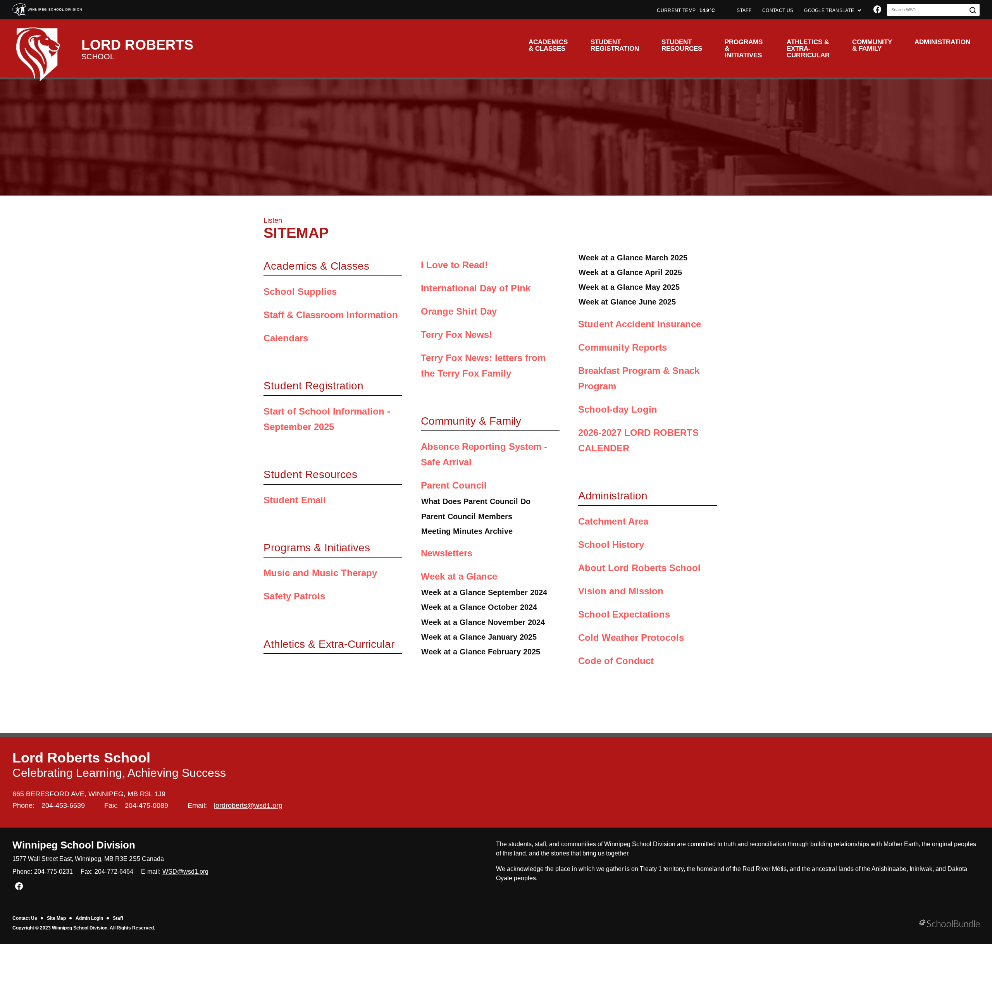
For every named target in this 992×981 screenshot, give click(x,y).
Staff (118, 918)
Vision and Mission (620, 591)
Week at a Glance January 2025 (479, 637)
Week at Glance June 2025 (627, 302)
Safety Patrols (294, 596)
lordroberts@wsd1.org (248, 805)
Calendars (286, 338)
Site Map (56, 918)
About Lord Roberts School (639, 568)
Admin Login (89, 918)
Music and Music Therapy (320, 573)
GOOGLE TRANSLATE (829, 10)
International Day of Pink (475, 288)
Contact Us (24, 918)
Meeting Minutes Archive (467, 531)
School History (611, 544)
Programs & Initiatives (744, 48)
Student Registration (615, 45)
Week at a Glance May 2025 (629, 287)
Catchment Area (613, 521)
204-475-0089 (146, 805)
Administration (942, 42)
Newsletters (446, 553)
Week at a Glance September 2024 (484, 592)
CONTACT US (777, 10)
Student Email (295, 500)
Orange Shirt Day (459, 311)
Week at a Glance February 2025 (480, 651)
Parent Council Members (466, 516)
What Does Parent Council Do (475, 501)
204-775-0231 (53, 871)
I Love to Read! (454, 265)
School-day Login (617, 409)
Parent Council (454, 485)
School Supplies (300, 291)
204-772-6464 (114, 871)
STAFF (744, 10)
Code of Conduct (616, 661)
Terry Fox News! (456, 334)
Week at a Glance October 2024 (479, 607)
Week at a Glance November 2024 (483, 622)
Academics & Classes (548, 45)
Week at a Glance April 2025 (630, 272)
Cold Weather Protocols (631, 637)
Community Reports (622, 347)
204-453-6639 (63, 805)
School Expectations (624, 614)
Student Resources (681, 45)
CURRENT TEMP (686, 10)
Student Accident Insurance (639, 324)
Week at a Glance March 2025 (633, 257)
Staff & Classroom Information (331, 315)
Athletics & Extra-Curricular (808, 48)
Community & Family (872, 45)
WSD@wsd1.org (185, 871)
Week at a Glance (459, 576)
